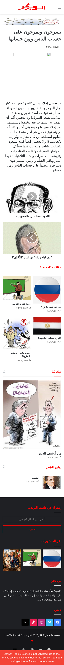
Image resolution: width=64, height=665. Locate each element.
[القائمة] (59, 8)
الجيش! (35, 477)
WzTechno (11, 635)
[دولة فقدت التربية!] (17, 288)
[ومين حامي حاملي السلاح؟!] (17, 333)
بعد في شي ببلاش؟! (51, 307)
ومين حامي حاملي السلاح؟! (21, 354)
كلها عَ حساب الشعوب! (49, 338)
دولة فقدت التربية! (21, 303)
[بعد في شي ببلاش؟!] (47, 290)
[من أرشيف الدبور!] (32, 414)
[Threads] (25, 622)
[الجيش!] (51, 482)
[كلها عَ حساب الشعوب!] (47, 325)
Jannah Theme (12, 653)
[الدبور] (32, 7)
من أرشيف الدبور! (49, 453)
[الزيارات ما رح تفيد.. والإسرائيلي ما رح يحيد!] (12, 560)
